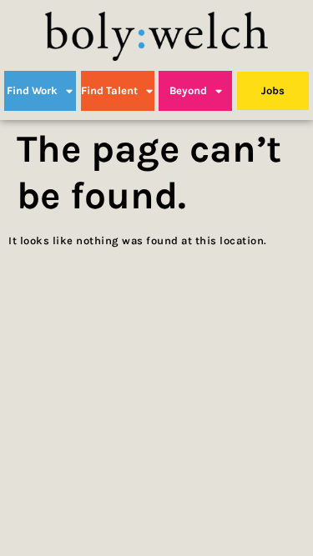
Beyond (188, 90)
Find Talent (109, 90)
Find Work (32, 90)
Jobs (273, 90)
